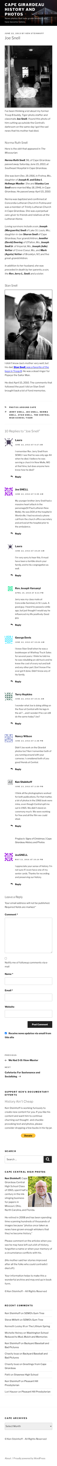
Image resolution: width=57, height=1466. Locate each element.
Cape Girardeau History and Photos (24, 9)
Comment (11, 914)
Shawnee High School (26, 1374)
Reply (18, 476)
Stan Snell (25, 415)
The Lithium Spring (39, 1326)
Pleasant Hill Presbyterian (36, 1391)
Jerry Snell (17, 412)
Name (9, 974)
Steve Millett (12, 1319)
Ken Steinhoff (34, 33)
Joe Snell (32, 412)
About (8, 1458)
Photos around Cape (22, 407)
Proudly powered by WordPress (29, 1458)
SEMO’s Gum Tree (34, 1313)
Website (9, 1006)
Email (9, 990)
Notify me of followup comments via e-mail (26, 964)
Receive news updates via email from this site (28, 1035)
